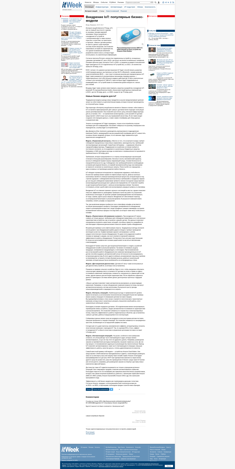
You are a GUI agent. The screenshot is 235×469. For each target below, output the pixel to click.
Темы (151, 458)
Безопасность (150, 7)
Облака (140, 7)
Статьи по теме (154, 45)
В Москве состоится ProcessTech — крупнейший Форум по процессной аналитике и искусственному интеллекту (160, 35)
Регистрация (90, 432)
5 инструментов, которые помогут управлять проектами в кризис (76, 21)
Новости (88, 2)
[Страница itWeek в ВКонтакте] (168, 2)
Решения (124, 11)
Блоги (155, 458)
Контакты (97, 447)
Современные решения (163, 456)
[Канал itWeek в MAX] (163, 2)
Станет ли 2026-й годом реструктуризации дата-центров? (165, 74)
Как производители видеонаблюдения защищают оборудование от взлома (165, 49)
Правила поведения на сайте (70, 460)
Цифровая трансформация (128, 458)
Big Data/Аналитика (111, 447)
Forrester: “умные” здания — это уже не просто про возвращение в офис (165, 86)
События (104, 2)
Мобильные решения (122, 454)
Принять (169, 466)
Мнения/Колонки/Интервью (157, 447)
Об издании (84, 447)
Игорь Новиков (91, 25)
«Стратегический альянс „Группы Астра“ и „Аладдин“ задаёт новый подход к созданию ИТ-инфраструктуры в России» (71, 79)
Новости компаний (112, 11)
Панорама (65, 16)
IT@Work (112, 2)
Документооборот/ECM (112, 449)
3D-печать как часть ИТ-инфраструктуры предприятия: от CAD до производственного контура (165, 62)
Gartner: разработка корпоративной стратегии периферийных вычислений (165, 98)
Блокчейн (138, 447)
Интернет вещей (67, 9)
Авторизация (90, 434)
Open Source (121, 447)
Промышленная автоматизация (131, 456)
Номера (152, 454)
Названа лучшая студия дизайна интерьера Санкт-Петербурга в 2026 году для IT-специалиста (71, 51)
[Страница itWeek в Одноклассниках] (170, 2)
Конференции (167, 452)
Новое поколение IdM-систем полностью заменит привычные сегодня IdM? (76, 65)
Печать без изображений (100, 389)
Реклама (121, 2)
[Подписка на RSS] (173, 2)
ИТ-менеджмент (110, 454)
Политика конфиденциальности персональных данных (77, 454)
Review (157, 454)
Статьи (101, 11)
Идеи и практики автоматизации (129, 449)
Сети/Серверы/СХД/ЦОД (112, 458)
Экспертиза (153, 452)
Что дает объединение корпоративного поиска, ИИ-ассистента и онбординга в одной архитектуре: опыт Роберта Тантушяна (72, 35)
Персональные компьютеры (113, 456)
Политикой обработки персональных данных (111, 466)
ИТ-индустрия (129, 7)
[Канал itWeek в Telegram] (165, 2)
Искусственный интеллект (123, 452)
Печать (89, 389)
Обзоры (96, 2)
